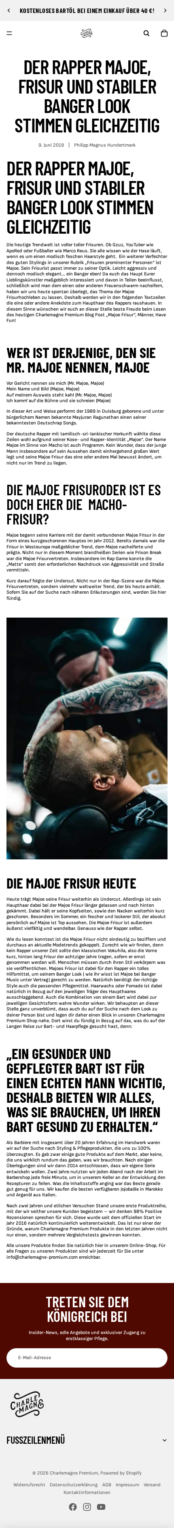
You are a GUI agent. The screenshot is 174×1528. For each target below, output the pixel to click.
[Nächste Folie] (165, 10)
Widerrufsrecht (29, 1485)
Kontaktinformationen (87, 1493)
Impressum (127, 1485)
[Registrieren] (158, 1358)
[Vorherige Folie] (9, 10)
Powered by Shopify (121, 1473)
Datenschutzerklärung (74, 1485)
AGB (106, 1485)
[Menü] (9, 33)
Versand (152, 1485)
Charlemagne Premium (74, 1473)
